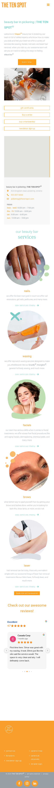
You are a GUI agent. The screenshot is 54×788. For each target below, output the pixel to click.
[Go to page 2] (22, 671)
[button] (27, 155)
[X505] (27, 69)
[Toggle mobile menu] (48, 5)
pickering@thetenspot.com (22, 199)
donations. (10, 756)
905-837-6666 (17, 195)
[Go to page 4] (27, 671)
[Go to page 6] (31, 671)
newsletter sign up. (14, 761)
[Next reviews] (47, 650)
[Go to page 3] (24, 671)
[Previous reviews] (6, 650)
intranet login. (37, 764)
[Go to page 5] (29, 671)
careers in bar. (37, 751)
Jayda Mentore (25, 635)
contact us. (10, 751)
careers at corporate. (35, 757)
